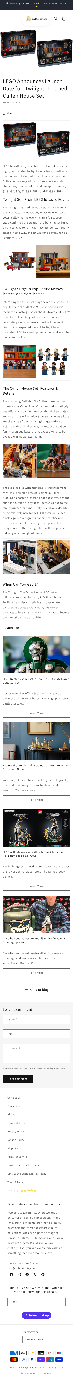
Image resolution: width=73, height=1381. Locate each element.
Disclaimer (13, 1106)
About (11, 1114)
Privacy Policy (15, 1131)
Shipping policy (48, 1373)
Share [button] (10, 113)
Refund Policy (15, 1140)
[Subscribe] (61, 1302)
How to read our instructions (25, 1165)
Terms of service (29, 1373)
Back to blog (39, 989)
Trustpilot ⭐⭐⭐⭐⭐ (22, 1190)
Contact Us (14, 1097)
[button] (7, 19)
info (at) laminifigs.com (22, 1268)
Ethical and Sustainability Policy (26, 1173)
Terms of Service (17, 1123)
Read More (36, 713)
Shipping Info (15, 1148)
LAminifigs (23, 1367)
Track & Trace (15, 1182)
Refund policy (38, 1367)
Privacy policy (56, 1367)
